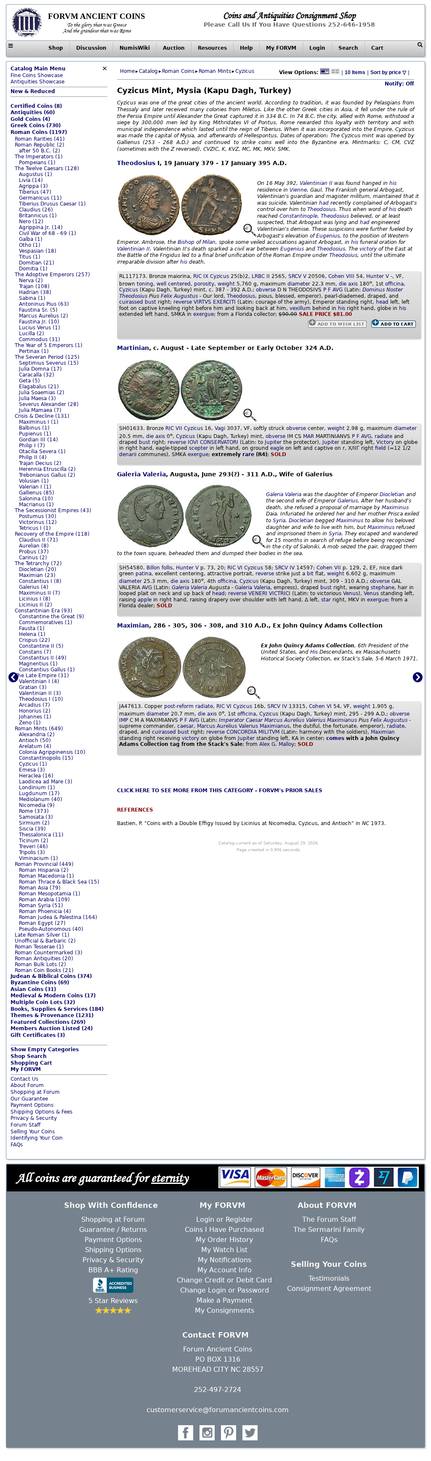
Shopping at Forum (35, 1092)
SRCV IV (285, 568)
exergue (203, 314)
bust (150, 302)
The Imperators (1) (39, 157)
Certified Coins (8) (36, 106)
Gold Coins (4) (30, 119)
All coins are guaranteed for (102, 1177)
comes (335, 738)
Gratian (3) (33, 687)
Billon (153, 568)
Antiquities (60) (33, 112)
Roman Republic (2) (39, 145)
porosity (204, 284)
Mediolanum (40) (40, 799)
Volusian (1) (34, 481)
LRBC (258, 276)
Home (127, 71)
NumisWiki (135, 48)
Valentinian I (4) (39, 681)
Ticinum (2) (33, 841)
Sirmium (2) (34, 823)
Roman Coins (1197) (39, 132)
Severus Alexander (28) (49, 404)
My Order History (224, 1240)
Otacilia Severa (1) (42, 451)
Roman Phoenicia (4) (45, 911)
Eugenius (328, 236)
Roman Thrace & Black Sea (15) (59, 882)
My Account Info (224, 1270)
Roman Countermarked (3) (48, 953)
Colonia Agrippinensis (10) (52, 752)
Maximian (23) (37, 575)
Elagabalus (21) (39, 387)
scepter (198, 448)
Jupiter (273, 442)
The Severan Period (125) (47, 357)
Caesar (254, 720)
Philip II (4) (33, 457)
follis (167, 568)
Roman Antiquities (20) (44, 959)
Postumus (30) (37, 516)
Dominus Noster (382, 290)
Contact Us (24, 1079)
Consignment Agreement (329, 1289)
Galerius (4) (33, 587)
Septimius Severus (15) (49, 363)
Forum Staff (25, 1125)
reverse (182, 302)
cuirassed (131, 302)
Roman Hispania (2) (44, 870)
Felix (166, 296)
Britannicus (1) (38, 216)
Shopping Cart (31, 1063)
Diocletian (392, 494)
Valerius (315, 720)
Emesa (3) (32, 770)
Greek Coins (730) (36, 125)
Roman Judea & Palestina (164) (58, 917)
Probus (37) (34, 552)
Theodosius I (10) (41, 699)
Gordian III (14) (38, 440)
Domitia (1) (33, 269)
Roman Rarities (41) (40, 139)
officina (394, 284)
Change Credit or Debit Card (224, 1280)
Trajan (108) (34, 286)
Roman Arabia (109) (44, 900)
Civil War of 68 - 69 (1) (47, 233)
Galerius (348, 501)
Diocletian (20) (37, 569)
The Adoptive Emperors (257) (52, 275)
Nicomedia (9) (37, 805)
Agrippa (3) (33, 186)
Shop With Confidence (111, 1205)
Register (239, 1219)
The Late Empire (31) (42, 675)
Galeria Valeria (141, 474)
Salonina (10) (36, 499)
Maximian (133, 625)
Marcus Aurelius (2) (43, 316)
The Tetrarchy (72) (38, 563)
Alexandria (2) (37, 734)
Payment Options (32, 1105)
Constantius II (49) (43, 658)
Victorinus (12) (38, 522)
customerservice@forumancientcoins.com (217, 1410)
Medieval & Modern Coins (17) (53, 996)
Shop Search (29, 1056)
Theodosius (136, 163)
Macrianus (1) (36, 504)
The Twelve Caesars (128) (47, 168)
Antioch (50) (35, 740)
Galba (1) (31, 239)
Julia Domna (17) (40, 369)
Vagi (220, 428)
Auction (174, 48)
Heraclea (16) (36, 776)
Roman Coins (178, 71)
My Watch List (224, 1250)
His (314, 652)
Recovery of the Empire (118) (52, 534)
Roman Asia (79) (40, 888)
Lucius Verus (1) (39, 328)
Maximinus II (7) (39, 593)
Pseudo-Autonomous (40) (51, 929)
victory (368, 249)
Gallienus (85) (36, 493)
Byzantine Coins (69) (40, 983)
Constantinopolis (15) (46, 758)
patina (144, 574)
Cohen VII (329, 568)
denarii (127, 454)
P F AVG (333, 290)
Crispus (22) (34, 640)
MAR (308, 436)
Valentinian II (316, 183)
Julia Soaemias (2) (41, 392)
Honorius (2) (35, 711)
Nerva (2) (31, 280)
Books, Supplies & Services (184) (57, 1009)
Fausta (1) (32, 628)
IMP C (126, 720)
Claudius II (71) (38, 540)
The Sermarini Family (328, 1230)
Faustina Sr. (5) (38, 310)
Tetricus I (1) (35, 528)
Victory (385, 442)
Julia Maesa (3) (37, 398)
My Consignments (224, 1310)
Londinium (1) (37, 788)
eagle (277, 448)
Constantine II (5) (41, 646)
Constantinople (298, 216)
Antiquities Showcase (37, 82)
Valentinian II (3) (40, 693)
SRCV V (297, 276)
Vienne (298, 190)
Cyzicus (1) (33, 764)
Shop (55, 48)
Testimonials (329, 1278)
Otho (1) (29, 245)
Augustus (186, 296)
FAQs (17, 1145)
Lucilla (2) (31, 334)
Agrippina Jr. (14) (41, 227)
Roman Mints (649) (39, 729)
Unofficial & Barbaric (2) (45, 941)
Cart (377, 48)
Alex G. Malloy (276, 744)
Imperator (231, 720)
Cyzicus (244, 71)
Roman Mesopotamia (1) (49, 894)
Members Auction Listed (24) (52, 1028)
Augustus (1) (35, 174)
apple (145, 600)
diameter (298, 284)
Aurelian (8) (34, 546)
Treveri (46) (33, 846)
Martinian (133, 348)
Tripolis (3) (32, 852)
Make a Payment (224, 1300)
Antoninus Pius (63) (44, 304)
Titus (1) (29, 257)
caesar (185, 726)
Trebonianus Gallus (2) (47, 475)
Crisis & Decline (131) (42, 416)
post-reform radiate (188, 706)
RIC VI (234, 568)
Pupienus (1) (35, 434)
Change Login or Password (224, 1290)
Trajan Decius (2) (40, 463)
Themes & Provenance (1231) (52, 1015)
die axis (348, 284)
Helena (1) (32, 634)
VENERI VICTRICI (269, 593)
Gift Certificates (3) (38, 1035)
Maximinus (395, 507)
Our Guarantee (29, 1099)
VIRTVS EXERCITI (215, 302)
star (326, 600)
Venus (350, 593)
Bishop (186, 242)
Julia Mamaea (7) (40, 410)
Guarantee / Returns (113, 1230)
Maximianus (342, 720)
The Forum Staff (329, 1219)
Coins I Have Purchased (224, 1230)
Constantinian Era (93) (43, 611)
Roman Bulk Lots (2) (40, 964)
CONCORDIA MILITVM (252, 732)
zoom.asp (23, 1151)
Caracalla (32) (36, 375)
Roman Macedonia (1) (46, 876)
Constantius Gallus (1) (47, 670)
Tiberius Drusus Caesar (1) (52, 204)
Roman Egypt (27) (42, 923)
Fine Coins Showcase (38, 72)
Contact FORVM (215, 1334)
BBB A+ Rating (113, 1270)
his (392, 183)
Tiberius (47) (35, 192)
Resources (212, 48)
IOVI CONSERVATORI (213, 442)
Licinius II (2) (35, 605)
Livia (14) (31, 180)
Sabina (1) (32, 298)
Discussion (91, 48)
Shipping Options (113, 1250)
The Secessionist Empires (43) (53, 510)
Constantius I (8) (40, 581)
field (380, 448)
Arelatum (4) (35, 746)
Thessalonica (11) (41, 835)
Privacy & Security (34, 1118)
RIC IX (200, 276)
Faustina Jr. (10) (39, 322)
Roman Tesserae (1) (39, 947)
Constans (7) (35, 652)
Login (317, 48)
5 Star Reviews (113, 1301)
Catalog (148, 71)
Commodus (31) (39, 339)
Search (348, 48)
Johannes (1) (35, 717)
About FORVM (327, 1205)
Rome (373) (34, 811)
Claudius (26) (36, 210)
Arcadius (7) (34, 705)
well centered (174, 284)
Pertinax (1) (34, 351)
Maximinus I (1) (39, 422)
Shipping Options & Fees (41, 1112)
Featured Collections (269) (48, 1022)
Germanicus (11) (40, 198)
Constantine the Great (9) (51, 617)
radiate (383, 436)
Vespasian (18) (37, 251)
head (382, 302)
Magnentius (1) (38, 664)
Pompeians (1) (37, 163)
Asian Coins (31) (33, 989)
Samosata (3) (36, 817)
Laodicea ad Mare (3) (45, 782)
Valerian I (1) (35, 487)
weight (226, 284)
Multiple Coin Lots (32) (43, 1002)
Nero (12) (31, 221)
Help (246, 48)
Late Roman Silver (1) (42, 935)
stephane (382, 587)
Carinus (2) (33, 558)
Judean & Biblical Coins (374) (51, 976)
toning (145, 284)
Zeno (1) (30, 723)
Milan (209, 242)
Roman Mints (215, 71)
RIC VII (173, 428)
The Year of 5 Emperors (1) (48, 345)
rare (248, 454)
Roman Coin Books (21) (44, 970)
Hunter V (377, 276)
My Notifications (224, 1260)
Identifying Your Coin (37, 1138)
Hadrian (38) (35, 292)
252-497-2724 (217, 1390)
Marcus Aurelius (284, 720)
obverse (266, 290)
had (324, 203)
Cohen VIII (341, 276)
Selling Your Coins (33, 1132)
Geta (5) (29, 381)
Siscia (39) (32, 829)
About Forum (27, 1085)
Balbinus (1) (34, 428)
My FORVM (281, 48)
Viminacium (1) (38, 858)
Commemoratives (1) (45, 622)
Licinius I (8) (35, 599)
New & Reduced (33, 91)
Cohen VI (320, 706)
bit (310, 574)
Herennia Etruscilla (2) (47, 469)
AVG (147, 587)
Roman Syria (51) (41, 905)
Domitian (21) (36, 263)
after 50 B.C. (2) (39, 151)
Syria (279, 521)
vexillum (300, 308)
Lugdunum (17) (39, 793)
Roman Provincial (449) (44, 864)
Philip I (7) (32, 446)
